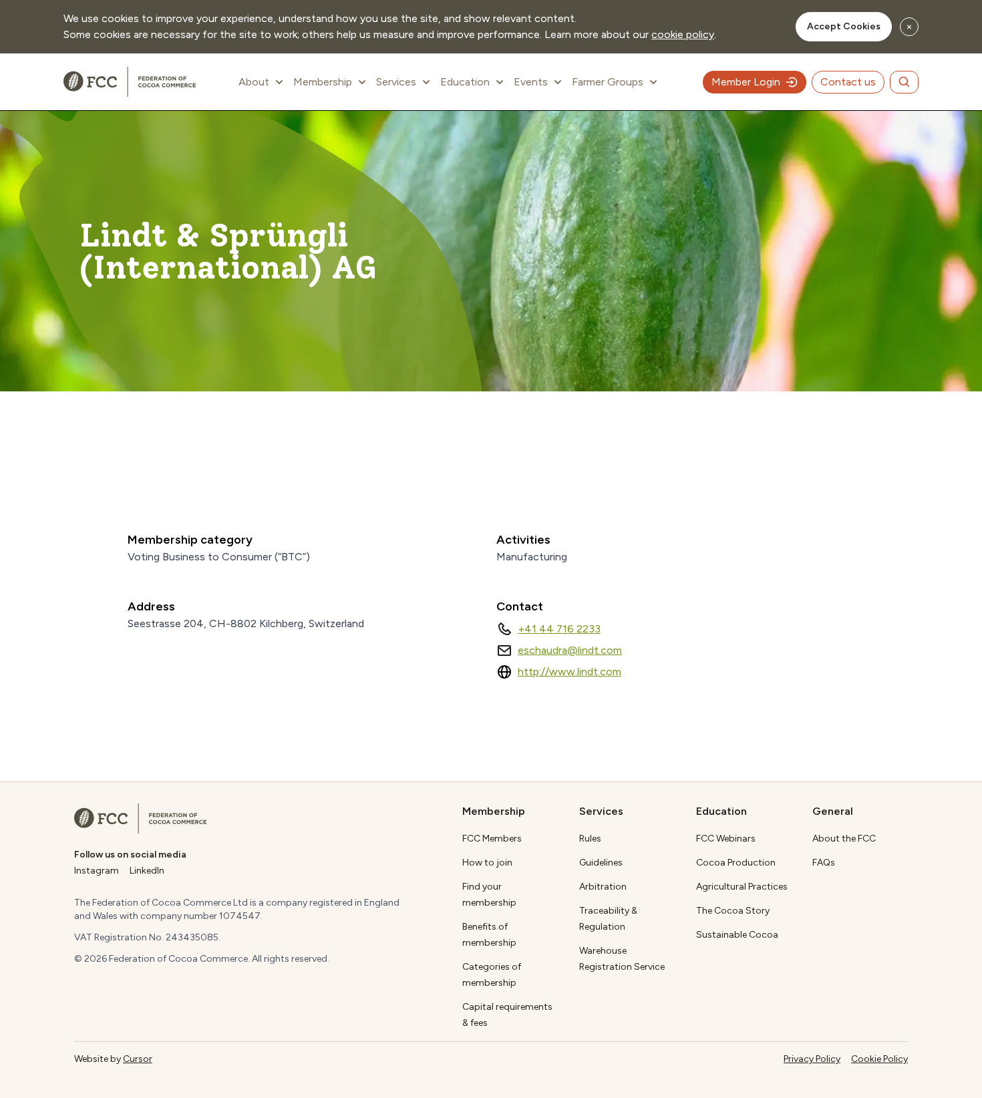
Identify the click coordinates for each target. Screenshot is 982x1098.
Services (396, 81)
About (253, 81)
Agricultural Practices (742, 886)
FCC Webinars (726, 838)
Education (465, 81)
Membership (322, 81)
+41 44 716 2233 (559, 628)
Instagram (96, 870)
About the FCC (844, 838)
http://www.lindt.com (569, 671)
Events (531, 81)
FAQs (823, 862)
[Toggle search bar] (904, 82)
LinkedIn (147, 870)
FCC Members (492, 838)
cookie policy (682, 34)
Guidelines (601, 862)
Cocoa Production (736, 862)
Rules (590, 838)
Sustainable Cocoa (737, 934)
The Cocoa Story (733, 910)
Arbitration (603, 886)
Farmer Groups (607, 81)
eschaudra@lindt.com (570, 650)
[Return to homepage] (140, 818)
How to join (487, 862)
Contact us (848, 81)
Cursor (137, 1059)
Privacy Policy (812, 1059)
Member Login (745, 81)
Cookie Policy (879, 1059)
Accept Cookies (843, 26)
